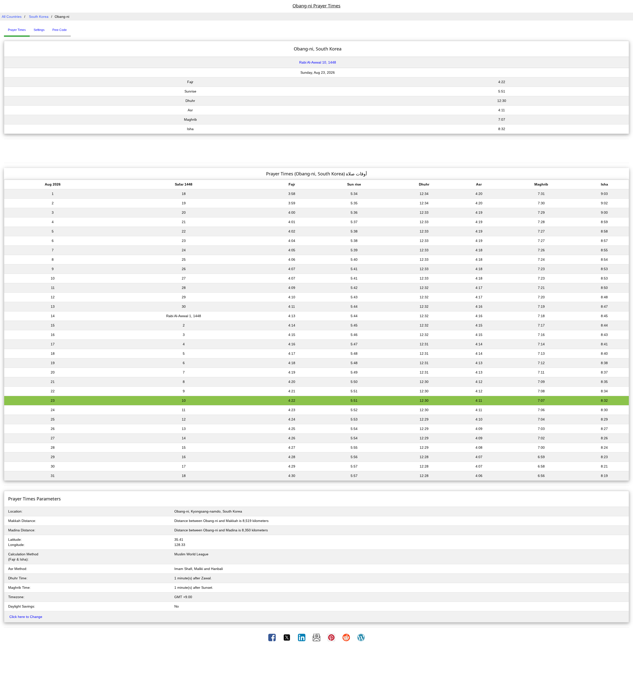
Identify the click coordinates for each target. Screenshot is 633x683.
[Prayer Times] (72, 28)
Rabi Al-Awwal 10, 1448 (317, 62)
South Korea (38, 17)
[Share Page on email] (317, 637)
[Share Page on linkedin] (302, 637)
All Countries (12, 17)
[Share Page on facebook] (272, 637)
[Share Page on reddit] (346, 637)
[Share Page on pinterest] (332, 637)
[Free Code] (77, 28)
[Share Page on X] (287, 637)
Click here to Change (25, 617)
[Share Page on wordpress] (361, 637)
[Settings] (74, 28)
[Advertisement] (316, 150)
